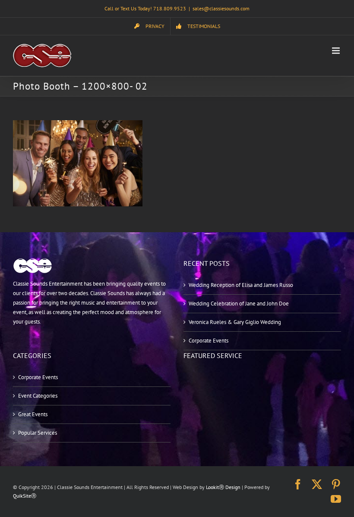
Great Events (32, 414)
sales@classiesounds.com (221, 8)
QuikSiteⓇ (24, 495)
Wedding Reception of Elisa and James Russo (241, 285)
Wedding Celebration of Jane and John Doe (239, 303)
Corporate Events (208, 340)
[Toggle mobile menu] (336, 50)
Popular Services (37, 432)
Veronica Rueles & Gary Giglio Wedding (235, 322)
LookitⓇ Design (223, 487)
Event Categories (37, 395)
